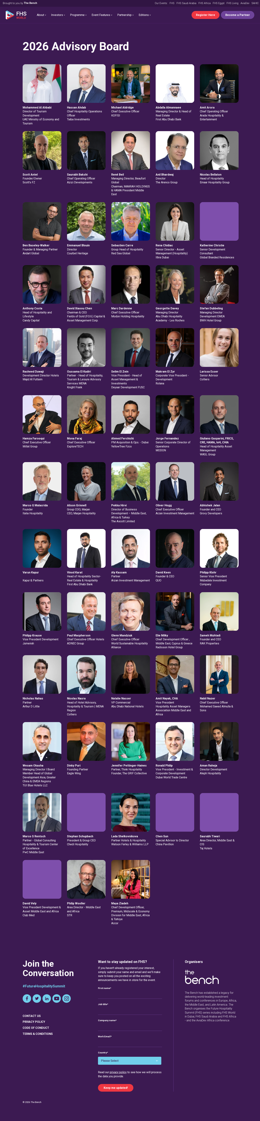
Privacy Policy (34, 1021)
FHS (172, 3)
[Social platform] (27, 998)
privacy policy (118, 1072)
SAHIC (255, 3)
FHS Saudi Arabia (186, 3)
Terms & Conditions (38, 1034)
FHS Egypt (218, 3)
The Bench (30, 3)
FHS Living (232, 3)
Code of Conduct (36, 1028)
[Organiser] (202, 977)
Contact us (32, 1016)
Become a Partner (237, 15)
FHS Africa (204, 3)
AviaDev (245, 3)
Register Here (205, 15)
